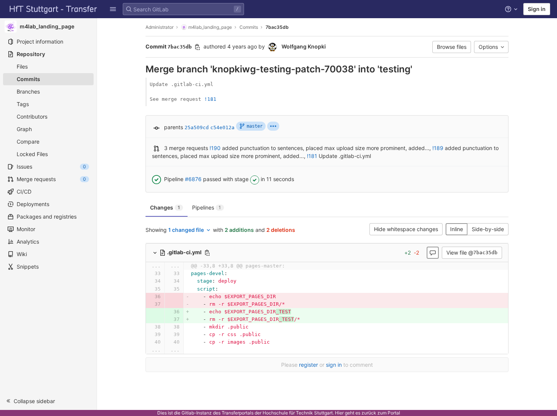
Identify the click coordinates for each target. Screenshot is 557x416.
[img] (273, 126)
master (255, 126)
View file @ (472, 252)
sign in (334, 364)
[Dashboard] (53, 9)
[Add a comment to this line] (145, 273)
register (308, 364)
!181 (210, 99)
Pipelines (206, 207)
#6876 (193, 179)
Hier (339, 413)
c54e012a (222, 127)
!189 (437, 148)
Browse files (451, 47)
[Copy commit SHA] (197, 47)
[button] (113, 9)
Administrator (160, 27)
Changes (165, 207)
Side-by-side (488, 229)
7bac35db (277, 27)
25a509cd (197, 127)
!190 (215, 148)
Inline (456, 229)
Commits (248, 27)
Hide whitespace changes (406, 229)
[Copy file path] (207, 252)
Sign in (537, 9)
